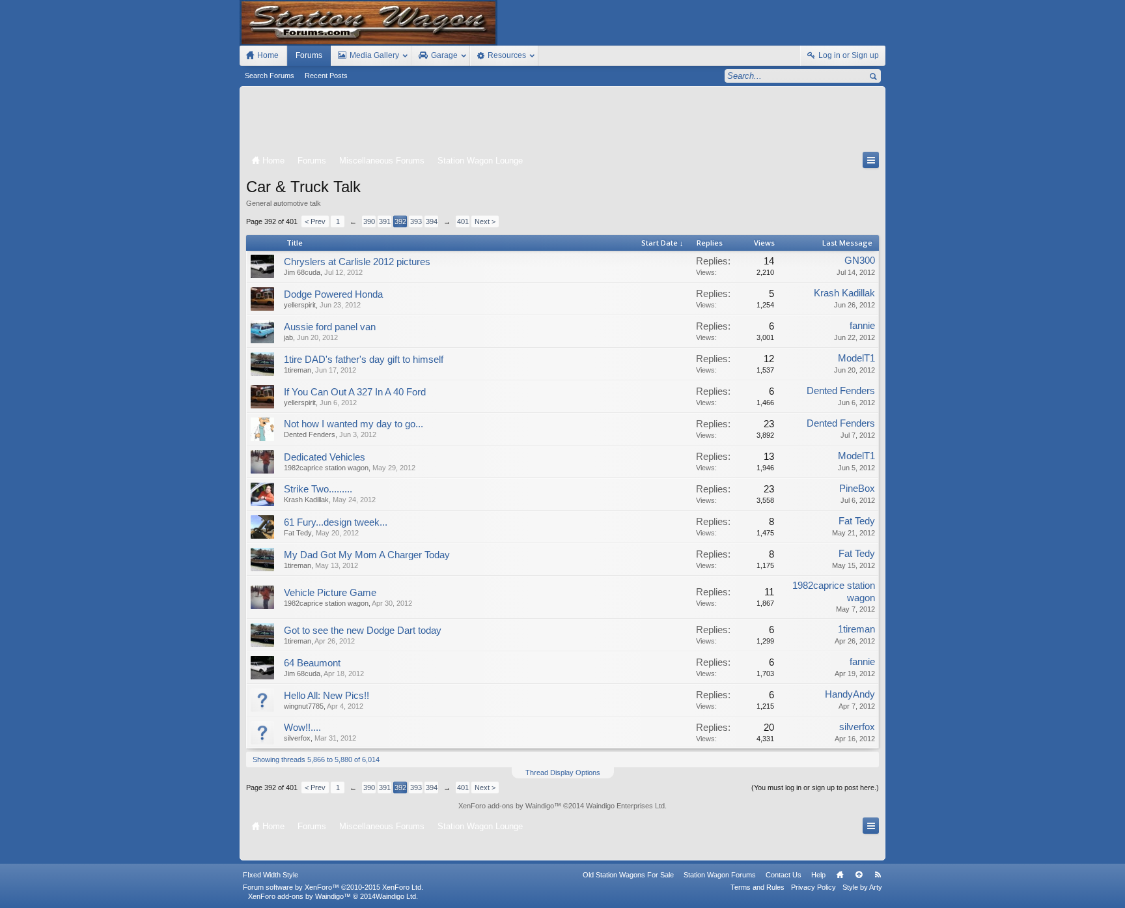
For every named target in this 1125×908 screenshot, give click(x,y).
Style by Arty (862, 887)
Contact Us (783, 875)
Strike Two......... (318, 489)
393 (416, 221)
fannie (862, 325)
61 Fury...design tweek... (335, 522)
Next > (485, 221)
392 (400, 221)
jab (288, 337)
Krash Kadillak (844, 293)
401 (463, 221)
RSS (877, 874)
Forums (309, 55)
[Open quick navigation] (871, 160)
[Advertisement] (562, 121)
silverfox (297, 738)
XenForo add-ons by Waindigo (506, 806)
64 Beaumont (312, 663)
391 (385, 221)
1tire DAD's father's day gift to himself (363, 359)
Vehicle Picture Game (330, 593)
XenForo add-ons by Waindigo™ (299, 896)
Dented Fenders (841, 391)
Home (839, 874)
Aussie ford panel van (330, 327)
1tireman (297, 370)
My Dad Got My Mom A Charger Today (367, 555)
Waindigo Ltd (396, 896)
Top (858, 874)
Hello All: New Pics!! (326, 695)
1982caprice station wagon (326, 468)
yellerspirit (300, 305)
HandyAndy (850, 694)
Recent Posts (326, 75)
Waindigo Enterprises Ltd (625, 806)
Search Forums (269, 75)
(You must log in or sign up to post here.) (815, 787)
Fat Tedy (298, 533)
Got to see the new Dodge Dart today (362, 630)
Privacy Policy (813, 887)
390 (369, 221)
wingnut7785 (304, 706)
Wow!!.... (302, 727)
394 (432, 221)
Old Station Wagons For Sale (628, 875)
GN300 (859, 260)
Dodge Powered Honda (333, 294)
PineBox (857, 488)
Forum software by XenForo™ (333, 887)
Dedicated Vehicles (324, 457)
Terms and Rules (757, 887)
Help (818, 875)
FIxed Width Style (270, 875)
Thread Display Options (562, 772)
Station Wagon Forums (720, 875)
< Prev (315, 221)
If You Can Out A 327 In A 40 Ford (355, 392)
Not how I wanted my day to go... (353, 424)
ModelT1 (856, 358)
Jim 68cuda (302, 272)
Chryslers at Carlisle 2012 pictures (357, 262)
